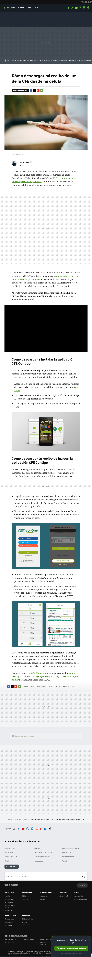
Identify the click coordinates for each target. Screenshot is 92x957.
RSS (36, 828)
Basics (51, 686)
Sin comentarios (21, 90)
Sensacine (43, 896)
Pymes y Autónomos (26, 923)
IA (15, 60)
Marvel (88, 60)
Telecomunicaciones (38, 686)
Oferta (9, 60)
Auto (36, 8)
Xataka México (10, 939)
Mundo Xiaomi (10, 910)
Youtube (76, 7)
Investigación (10, 848)
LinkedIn (45, 828)
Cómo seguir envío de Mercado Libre (67, 819)
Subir (81, 885)
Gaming (21, 8)
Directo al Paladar (63, 896)
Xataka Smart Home (10, 906)
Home (29, 8)
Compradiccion (10, 925)
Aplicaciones (69, 686)
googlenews (84, 7)
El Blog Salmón (27, 919)
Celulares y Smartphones (43, 852)
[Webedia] (86, 1)
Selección (11, 8)
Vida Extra (25, 899)
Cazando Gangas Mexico (71, 848)
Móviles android (68, 857)
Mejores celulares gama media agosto (37, 819)
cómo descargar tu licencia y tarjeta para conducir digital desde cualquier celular (45, 676)
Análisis (37, 848)
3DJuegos (25, 896)
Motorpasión (78, 896)
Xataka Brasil (9, 942)
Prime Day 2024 (11, 857)
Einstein (47, 60)
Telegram (32, 828)
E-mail (41, 90)
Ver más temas (11, 866)
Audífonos (22, 60)
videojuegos (38, 861)
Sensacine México (45, 939)
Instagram (80, 7)
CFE (58, 686)
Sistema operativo (67, 60)
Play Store (33, 387)
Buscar (84, 876)
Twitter (72, 7)
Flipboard (38, 90)
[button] (25, 162)
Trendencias (9, 919)
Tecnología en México (42, 857)
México (7, 861)
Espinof (42, 899)
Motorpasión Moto (80, 899)
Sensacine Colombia (43, 943)
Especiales (9, 852)
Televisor (80, 60)
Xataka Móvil (9, 899)
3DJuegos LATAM (28, 939)
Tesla (31, 60)
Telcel (64, 861)
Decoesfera (9, 922)
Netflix (38, 60)
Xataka (7, 896)
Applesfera (9, 902)
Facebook (68, 7)
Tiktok (88, 7)
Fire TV (55, 60)
